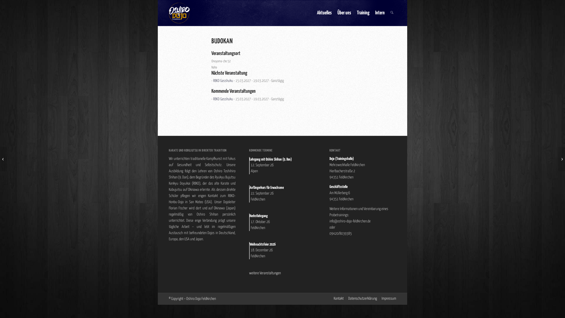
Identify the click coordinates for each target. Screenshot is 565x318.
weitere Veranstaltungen (265, 273)
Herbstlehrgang (259, 216)
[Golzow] (3, 159)
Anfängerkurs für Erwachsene (267, 188)
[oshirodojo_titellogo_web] (179, 13)
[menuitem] (324, 13)
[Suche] (392, 13)
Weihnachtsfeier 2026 (263, 244)
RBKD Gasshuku (223, 81)
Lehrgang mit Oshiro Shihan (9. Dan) (271, 159)
